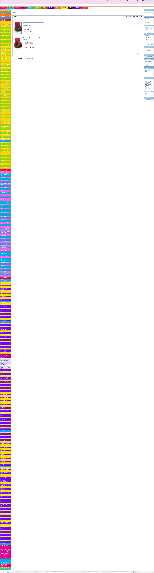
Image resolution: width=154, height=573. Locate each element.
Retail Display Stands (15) (5, 464)
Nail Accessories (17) (4, 72)
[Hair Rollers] (10, 389)
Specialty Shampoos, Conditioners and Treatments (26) (4, 500)
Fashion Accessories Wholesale (103, 571)
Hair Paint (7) (3, 386)
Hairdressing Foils (4, 400)
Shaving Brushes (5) (4, 496)
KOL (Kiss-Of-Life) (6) (4, 417)
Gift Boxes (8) (3, 235)
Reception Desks (4, 463)
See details (17, 49)
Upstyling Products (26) (5, 536)
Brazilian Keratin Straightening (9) (4, 306)
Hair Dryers (3, 373)
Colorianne (3, 359)
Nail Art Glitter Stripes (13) (5, 79)
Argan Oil (147, 40)
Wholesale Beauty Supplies (113, 571)
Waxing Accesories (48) (5, 270)
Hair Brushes (3, 352)
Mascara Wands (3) (4, 253)
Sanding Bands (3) (4, 155)
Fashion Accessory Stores (55, 571)
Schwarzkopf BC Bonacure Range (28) (4, 481)
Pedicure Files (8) (4, 145)
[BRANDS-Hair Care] (10, 304)
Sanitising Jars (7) (4, 477)
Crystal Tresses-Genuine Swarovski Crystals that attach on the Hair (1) (5, 550)
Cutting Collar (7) (4, 324)
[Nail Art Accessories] (10, 74)
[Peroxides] (10, 454)
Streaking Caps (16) (4, 510)
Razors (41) (3, 461)
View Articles (151, 56)
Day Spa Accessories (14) (5, 202)
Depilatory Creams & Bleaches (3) (4, 206)
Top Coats (2, 166)
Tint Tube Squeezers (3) (5, 524)
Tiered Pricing (148, 50)
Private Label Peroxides (5, 567)
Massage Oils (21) (4, 250)
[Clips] (10, 312)
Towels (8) (2, 533)
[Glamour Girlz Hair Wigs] (10, 345)
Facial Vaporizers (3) (4, 233)
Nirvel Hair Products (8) (5, 438)
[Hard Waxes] (10, 238)
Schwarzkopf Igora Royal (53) (5, 368)
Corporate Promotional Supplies (118, 0)
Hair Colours (17, 9)
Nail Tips (2, 124)
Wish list (146, 13)
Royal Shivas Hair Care (5, 469)
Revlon (2, 466)
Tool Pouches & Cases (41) (5, 528)
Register (146, 94)
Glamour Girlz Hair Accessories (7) (4, 343)
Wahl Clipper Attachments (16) (5, 538)
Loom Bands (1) (3, 556)
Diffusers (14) (3, 329)
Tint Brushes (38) (4, 517)
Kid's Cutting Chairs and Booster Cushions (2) (5, 413)
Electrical (64, 7)
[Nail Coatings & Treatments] (10, 91)
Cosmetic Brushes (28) (5, 201)
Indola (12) (3, 407)
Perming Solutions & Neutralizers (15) (4, 452)
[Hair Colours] (10, 357)
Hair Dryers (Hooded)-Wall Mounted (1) (5, 376)
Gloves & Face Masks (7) (5, 347)
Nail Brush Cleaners (4, 88)
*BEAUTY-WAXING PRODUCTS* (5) (4, 170)
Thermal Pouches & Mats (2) (5, 514)
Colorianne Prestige (4, 360)
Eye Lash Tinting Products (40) (5, 223)
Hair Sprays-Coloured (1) (5, 392)
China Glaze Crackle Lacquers (149, 37)
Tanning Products (44, 8)
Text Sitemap (136, 571)
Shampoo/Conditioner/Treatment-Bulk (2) (5, 495)
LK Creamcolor (3, 364)
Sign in (146, 93)
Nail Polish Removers (4, 109)
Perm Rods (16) (3, 448)
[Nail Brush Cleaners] (10, 88)
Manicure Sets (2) (4, 69)
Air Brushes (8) (3, 171)
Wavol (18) (3, 543)
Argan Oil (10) (3, 286)
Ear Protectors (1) (4, 331)
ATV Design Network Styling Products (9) (4, 291)
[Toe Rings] (10, 160)
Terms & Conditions (147, 88)
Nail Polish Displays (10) (5, 108)
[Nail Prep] (10, 114)
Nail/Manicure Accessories (10, 8)
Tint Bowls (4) (3, 520)
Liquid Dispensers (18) (5, 64)
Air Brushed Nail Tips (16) (5, 29)
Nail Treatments (3, 136)
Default (141, 16)
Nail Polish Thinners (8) (5, 111)
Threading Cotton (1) (4, 263)
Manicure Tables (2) (4, 71)
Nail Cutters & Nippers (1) (5, 94)
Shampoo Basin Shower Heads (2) (5, 489)
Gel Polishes (3, 62)
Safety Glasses (3, 154)
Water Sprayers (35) (4, 542)
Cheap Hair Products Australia (149, 29)
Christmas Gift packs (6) (5, 14)
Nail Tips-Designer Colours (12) (5, 128)
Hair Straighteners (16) (5, 397)
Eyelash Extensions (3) (5, 228)
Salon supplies (62, 571)
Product (133, 16)
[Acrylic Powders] (10, 27)
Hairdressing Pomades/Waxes (4, 402)
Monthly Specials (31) (4, 16)
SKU (130, 16)
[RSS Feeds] (147, 22)
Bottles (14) (3, 32)
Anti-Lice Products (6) (4, 283)
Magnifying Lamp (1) (4, 244)
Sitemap (128, 571)
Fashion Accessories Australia (85, 571)
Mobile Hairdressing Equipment (121, 571)
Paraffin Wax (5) (4, 255)
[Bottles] (10, 32)
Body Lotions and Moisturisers (4, 193)
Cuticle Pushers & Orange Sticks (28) (5, 41)
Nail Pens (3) (3, 106)
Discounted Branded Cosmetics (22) (4, 210)
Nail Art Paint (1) (4, 82)
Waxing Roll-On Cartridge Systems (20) (5, 274)
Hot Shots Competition (145, 0)
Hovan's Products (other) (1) (5, 242)
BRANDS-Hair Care (4, 304)
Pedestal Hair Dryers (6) (5, 443)
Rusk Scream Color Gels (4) (5, 473)
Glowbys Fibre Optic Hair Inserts (5, 547)
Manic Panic (3, 422)
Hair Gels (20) (3, 380)
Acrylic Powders (4, 27)
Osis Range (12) (4, 440)
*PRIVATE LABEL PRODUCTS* (4, 565)
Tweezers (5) (3, 265)
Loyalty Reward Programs (148, 81)
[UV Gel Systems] (10, 167)
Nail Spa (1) (3, 117)
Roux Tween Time (4, 467)
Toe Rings (2, 160)
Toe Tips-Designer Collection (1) (4, 164)
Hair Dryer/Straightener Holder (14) (5, 372)
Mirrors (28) (3, 427)
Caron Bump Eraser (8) (5, 197)
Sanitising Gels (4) (4, 157)
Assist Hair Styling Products (4, 289)
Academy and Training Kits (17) (5, 22)
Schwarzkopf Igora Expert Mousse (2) (5, 485)
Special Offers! (78, 7)
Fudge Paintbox (3, 338)
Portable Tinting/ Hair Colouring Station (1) (4, 456)
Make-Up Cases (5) (4, 247)
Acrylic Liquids (3, 26)
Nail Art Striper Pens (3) (5, 86)
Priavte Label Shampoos (5, 568)
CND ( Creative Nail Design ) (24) (4, 37)
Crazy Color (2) (3, 321)
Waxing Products (30, 8)
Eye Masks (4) (3, 225)
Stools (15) (3, 508)
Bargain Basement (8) (4, 11)
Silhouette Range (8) (4, 498)
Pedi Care (37, 7)
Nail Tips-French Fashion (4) (5, 131)
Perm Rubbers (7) (4, 450)
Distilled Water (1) (4, 216)
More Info (151, 30)
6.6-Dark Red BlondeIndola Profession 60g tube (33, 37)
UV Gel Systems (4, 167)
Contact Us (109, 0)
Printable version (139, 9)
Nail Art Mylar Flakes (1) (5, 80)
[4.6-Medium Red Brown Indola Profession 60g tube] (18, 33)
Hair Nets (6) (3, 384)
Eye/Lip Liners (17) (4, 221)
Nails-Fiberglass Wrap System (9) (5, 139)
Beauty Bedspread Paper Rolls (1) (5, 184)
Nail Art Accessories (4, 74)
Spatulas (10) (3, 259)
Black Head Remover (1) (5, 190)
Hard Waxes (3, 238)
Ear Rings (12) (3, 219)
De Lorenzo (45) (3, 326)
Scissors (2, 487)
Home (13, 9)
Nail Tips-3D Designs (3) (5, 126)
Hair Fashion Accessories (76, 571)
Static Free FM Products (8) (5, 505)
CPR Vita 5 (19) (3, 320)
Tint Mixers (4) (3, 519)
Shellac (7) (3, 158)
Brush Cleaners (3, 33)
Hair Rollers (3, 389)
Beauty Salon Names (26, 571)
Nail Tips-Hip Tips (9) (4, 132)
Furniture (71, 7)
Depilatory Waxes (4, 208)
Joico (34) (2, 409)
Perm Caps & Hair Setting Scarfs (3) (5, 445)
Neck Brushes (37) (4, 433)
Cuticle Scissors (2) (4, 43)
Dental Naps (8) (3, 48)
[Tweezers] (10, 265)
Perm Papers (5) (4, 447)
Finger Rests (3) (3, 53)
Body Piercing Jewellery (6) (5, 195)
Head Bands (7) (3, 240)
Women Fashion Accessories (41, 571)
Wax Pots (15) (3, 268)
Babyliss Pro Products (5, 293)
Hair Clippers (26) (4, 355)
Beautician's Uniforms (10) (5, 178)
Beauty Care (17, 7)
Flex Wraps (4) (3, 55)
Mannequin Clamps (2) (5, 424)
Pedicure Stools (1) (4, 150)
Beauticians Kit (3, 177)
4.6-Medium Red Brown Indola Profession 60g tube (33, 22)
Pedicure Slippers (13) (5, 147)
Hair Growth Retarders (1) (5, 381)
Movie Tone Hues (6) (4, 429)
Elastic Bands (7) (4, 332)
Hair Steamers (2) (4, 394)
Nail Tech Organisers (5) (5, 121)
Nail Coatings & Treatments (3, 92)
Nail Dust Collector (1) (5, 100)
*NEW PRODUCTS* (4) (5, 545)
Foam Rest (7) (3, 56)
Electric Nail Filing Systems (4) (4, 50)
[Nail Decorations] (10, 95)
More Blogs (151, 44)
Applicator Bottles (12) (5, 173)
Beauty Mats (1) (3, 189)
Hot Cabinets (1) (4, 404)
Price (137, 16)
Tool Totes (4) (3, 530)
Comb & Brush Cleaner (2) (5, 317)
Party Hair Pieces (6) (4, 441)
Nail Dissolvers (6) (4, 97)
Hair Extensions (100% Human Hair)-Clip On (5, 378)
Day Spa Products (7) (4, 204)
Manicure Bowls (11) (4, 65)
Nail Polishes (3, 112)
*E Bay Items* (3, 557)
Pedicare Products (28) (5, 142)
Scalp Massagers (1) (4, 479)
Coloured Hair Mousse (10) (5, 315)
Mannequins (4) (3, 426)
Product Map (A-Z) (147, 70)
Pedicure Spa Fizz (4, 148)
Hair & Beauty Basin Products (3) (4, 351)
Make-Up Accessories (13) (5, 245)
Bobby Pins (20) (3, 302)
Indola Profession (23, 9)
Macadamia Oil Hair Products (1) (4, 419)
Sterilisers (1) (3, 507)
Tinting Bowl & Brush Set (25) (5, 523)
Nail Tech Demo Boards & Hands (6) (5, 119)
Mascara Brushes (4, 260)
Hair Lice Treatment (4, 383)
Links (152, 0)
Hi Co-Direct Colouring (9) (5, 361)
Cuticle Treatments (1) (5, 45)
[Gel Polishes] (10, 62)
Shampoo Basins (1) (4, 491)
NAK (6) (2, 430)
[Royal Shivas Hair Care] (10, 469)
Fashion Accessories (33, 571)
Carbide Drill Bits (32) (4, 35)
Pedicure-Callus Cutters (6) (5, 152)
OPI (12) (2, 140)
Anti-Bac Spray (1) (4, 30)
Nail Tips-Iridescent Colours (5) (4, 135)
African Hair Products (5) (5, 282)
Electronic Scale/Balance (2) (5, 335)
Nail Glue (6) (3, 103)
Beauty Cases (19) (4, 187)
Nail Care (3, 7)
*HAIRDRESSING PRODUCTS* (4, 278)
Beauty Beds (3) (4, 180)
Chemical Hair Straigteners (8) (5, 310)
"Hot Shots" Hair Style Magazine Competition (148, 84)
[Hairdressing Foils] (10, 400)
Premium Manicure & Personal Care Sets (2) (5, 563)
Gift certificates (147, 72)
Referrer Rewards (147, 82)
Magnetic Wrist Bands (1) (5, 421)
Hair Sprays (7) (3, 391)
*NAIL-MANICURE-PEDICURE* (4, 20)
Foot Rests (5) (3, 336)
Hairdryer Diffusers (148, 42)
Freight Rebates (84, 8)
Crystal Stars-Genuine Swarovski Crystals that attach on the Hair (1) (5, 553)
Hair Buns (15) (3, 354)
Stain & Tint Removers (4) (5, 503)
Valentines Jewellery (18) (5, 560)
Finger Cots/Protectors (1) (5, 58)
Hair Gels (147, 41)
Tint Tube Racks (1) (4, 526)
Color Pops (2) (3, 39)
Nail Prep (2, 114)
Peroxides (2, 454)
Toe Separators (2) (4, 162)
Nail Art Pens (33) (4, 83)
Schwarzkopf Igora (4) (5, 483)
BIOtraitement (3, 298)
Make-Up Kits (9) (4, 248)
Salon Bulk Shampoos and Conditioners (5, 475)
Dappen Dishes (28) (4, 46)
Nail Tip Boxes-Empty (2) (5, 123)
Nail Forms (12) (3, 101)
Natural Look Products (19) (5, 432)
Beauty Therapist (48, 571)
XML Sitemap (132, 571)
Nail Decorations (4, 95)
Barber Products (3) (4, 296)
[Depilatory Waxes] (10, 208)
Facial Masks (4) (4, 52)
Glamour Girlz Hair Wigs (5, 345)
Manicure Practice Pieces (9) (5, 68)
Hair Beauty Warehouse (19, 571)
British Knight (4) (4, 13)
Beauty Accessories (23, 8)
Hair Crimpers (3, 395)
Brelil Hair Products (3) (5, 308)
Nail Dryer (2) (3, 98)
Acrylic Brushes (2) (4, 24)
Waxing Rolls (3, 275)
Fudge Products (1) (4, 339)
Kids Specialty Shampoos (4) (5, 415)
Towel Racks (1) (3, 531)
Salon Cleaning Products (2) (5, 257)
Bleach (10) (3, 299)
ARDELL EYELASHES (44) (5, 175)
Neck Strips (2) (3, 435)
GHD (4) (2, 341)
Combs (2, 318)
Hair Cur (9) (3, 369)
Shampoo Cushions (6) (5, 492)
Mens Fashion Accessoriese (94, 571)
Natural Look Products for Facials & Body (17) (5, 232)
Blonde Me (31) (3, 301)
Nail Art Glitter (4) (4, 77)
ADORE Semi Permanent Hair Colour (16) (5, 280)
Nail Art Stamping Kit (4, 85)
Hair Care (50, 7)
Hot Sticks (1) (3, 406)
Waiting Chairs (3, 540)
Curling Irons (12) (4, 323)
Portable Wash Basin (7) (5, 458)
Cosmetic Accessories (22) (5, 199)
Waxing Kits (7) (3, 271)
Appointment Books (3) (5, 285)
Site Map (146, 71)
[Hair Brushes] (10, 352)
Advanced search (15, 5)
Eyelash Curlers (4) (4, 226)
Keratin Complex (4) (4, 410)
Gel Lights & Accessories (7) (5, 60)
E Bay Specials (3, 559)
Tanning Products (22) (5, 262)
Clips (2, 312)
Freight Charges (147, 87)
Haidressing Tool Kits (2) (5, 348)
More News (151, 51)
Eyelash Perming (4, 229)
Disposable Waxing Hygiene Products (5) (4, 214)
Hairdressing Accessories (57, 8)
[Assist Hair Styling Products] (10, 288)
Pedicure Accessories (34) (5, 143)
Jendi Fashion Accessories (68, 571)
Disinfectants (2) (4, 212)
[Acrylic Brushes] (10, 24)
